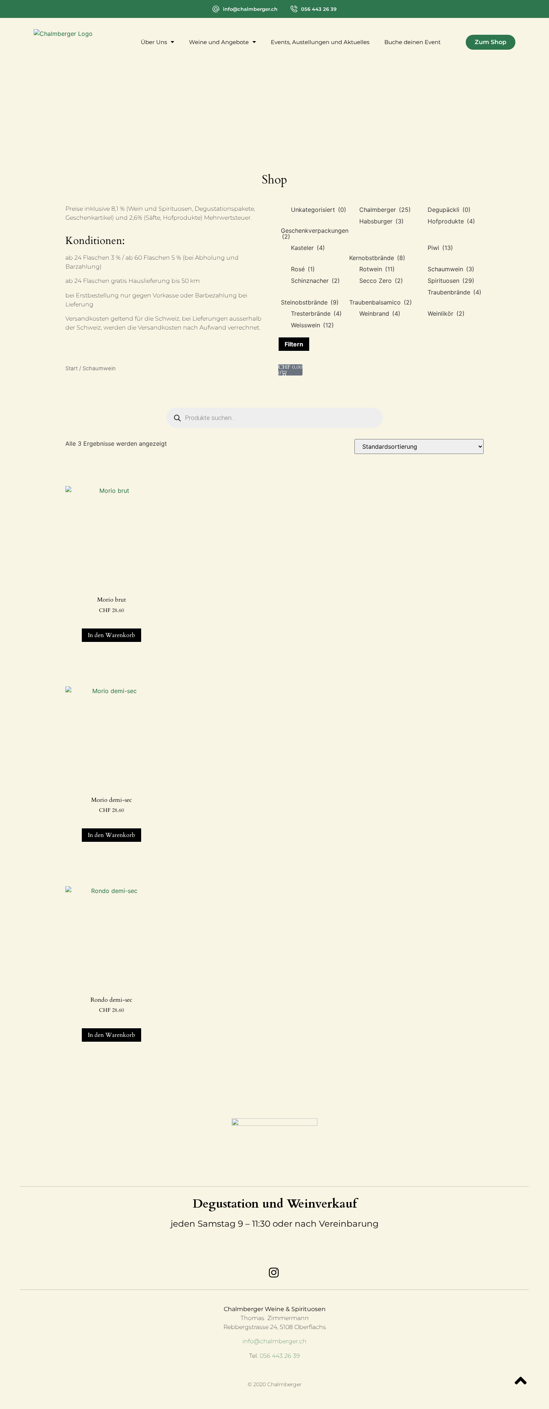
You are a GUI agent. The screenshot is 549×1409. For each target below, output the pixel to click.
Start (71, 368)
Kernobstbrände (377, 258)
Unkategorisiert (318, 209)
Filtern (294, 344)
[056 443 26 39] (294, 9)
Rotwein (377, 269)
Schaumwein (451, 269)
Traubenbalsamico (380, 302)
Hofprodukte (451, 221)
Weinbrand (379, 313)
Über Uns (154, 42)
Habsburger (381, 221)
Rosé (303, 269)
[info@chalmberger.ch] (216, 9)
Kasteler (308, 247)
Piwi (440, 247)
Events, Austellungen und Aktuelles (320, 42)
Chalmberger (385, 209)
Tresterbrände (316, 313)
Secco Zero (381, 280)
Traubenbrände (454, 292)
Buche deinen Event (412, 42)
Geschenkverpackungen (314, 233)
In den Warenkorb (111, 635)
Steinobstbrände (310, 302)
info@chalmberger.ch (250, 9)
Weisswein (312, 325)
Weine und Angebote (219, 42)
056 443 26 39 (318, 9)
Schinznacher (315, 280)
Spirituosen (451, 280)
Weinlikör (446, 313)
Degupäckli (449, 209)
